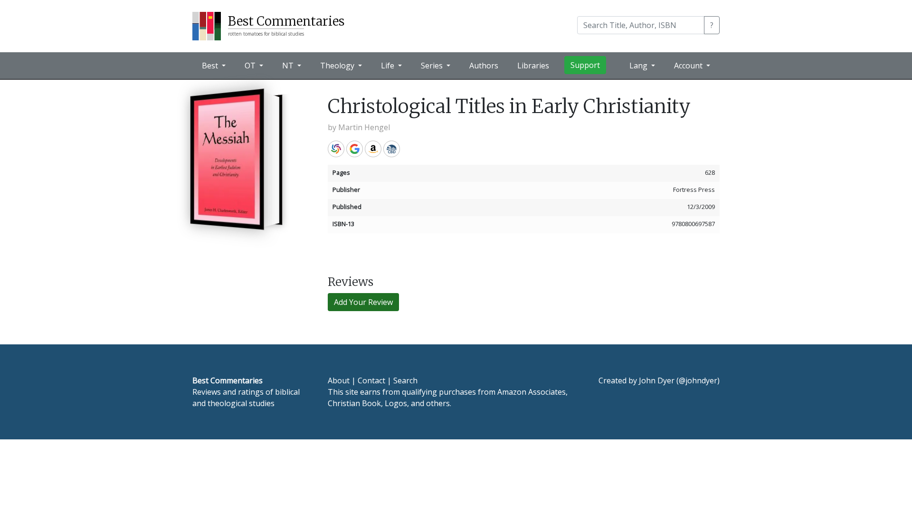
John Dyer (656, 380)
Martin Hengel (364, 127)
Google (354, 149)
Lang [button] (639, 65)
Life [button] (388, 65)
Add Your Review (363, 302)
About (339, 380)
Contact (371, 380)
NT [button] (288, 65)
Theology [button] (338, 65)
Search (405, 380)
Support (585, 65)
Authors (483, 65)
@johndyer (698, 380)
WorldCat (336, 149)
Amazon (373, 149)
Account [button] (689, 65)
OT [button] (251, 65)
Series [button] (433, 65)
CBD (391, 149)
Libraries (533, 65)
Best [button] (211, 65)
